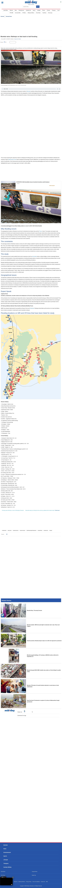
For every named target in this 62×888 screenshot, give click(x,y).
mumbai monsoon (15, 530)
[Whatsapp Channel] (9, 44)
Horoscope (50, 12)
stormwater (34, 256)
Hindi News (3, 871)
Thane (40, 231)
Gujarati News (34, 871)
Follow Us (13, 42)
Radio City (34, 875)
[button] (6, 3)
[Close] (13, 877)
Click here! (57, 510)
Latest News (5, 10)
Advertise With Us (21, 881)
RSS (47, 881)
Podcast (48, 10)
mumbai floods (40, 530)
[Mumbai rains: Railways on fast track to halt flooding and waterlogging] (6, 881)
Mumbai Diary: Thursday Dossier (34, 610)
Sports (34, 10)
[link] (3, 877)
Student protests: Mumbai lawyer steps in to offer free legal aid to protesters (44, 640)
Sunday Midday (7, 867)
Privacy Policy (28, 881)
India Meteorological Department (31, 530)
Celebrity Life (28, 10)
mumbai (51, 530)
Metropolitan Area (12, 159)
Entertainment (21, 10)
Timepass (54, 10)
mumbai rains (4, 530)
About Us (15, 881)
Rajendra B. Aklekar (17, 38)
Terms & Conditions (36, 881)
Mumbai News (9, 16)
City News (44, 12)
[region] (31, 26)
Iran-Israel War (17, 12)
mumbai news (46, 530)
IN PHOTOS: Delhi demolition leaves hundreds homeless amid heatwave (32, 182)
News (16, 10)
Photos (43, 10)
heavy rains (9, 530)
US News (24, 12)
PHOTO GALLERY (52, 185)
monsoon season (22, 530)
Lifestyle (38, 10)
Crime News (38, 12)
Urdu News (3, 875)
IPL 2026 (11, 12)
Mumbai (11, 10)
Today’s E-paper (31, 4)
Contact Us (43, 881)
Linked (8, 42)
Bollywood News (31, 12)
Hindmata (32, 308)
